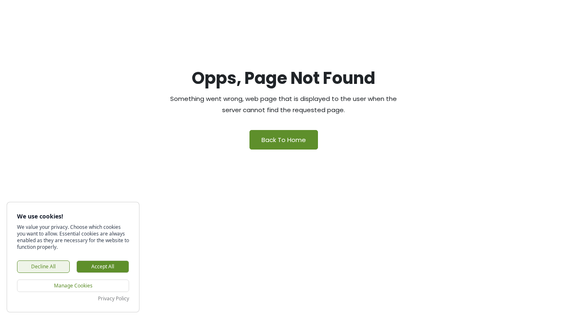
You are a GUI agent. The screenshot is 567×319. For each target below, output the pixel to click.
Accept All (102, 266)
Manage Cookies (73, 285)
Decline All (43, 266)
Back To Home (284, 139)
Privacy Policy (113, 298)
